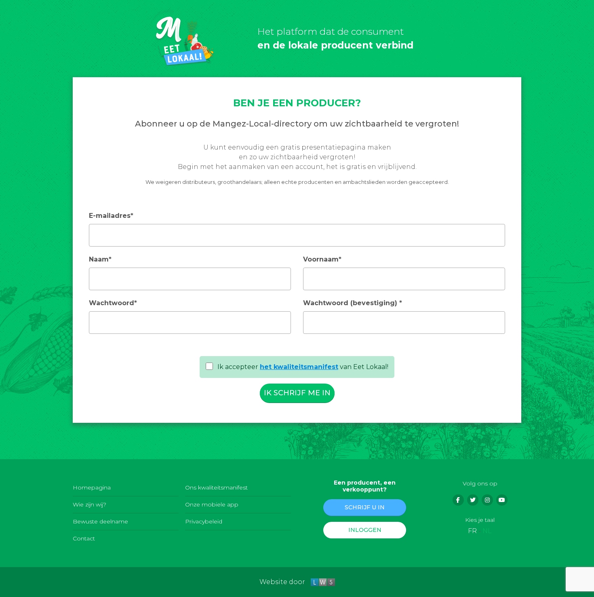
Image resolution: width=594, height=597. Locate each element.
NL (487, 531)
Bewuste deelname (100, 521)
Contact (84, 538)
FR (472, 531)
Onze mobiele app (211, 504)
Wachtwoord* (113, 303)
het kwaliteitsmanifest (299, 367)
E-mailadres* (111, 215)
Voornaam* (322, 259)
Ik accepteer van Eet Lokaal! (302, 367)
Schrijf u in (365, 507)
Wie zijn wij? (89, 504)
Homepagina (92, 487)
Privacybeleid (203, 521)
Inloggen (364, 530)
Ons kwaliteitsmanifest (216, 487)
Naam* (100, 259)
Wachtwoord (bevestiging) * (352, 303)
